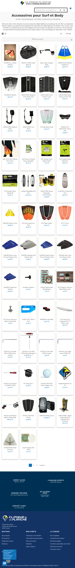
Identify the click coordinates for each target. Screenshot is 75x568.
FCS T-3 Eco (65, 223)
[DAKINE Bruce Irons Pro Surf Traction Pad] (10, 245)
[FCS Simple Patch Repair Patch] (46, 148)
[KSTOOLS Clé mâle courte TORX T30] (65, 341)
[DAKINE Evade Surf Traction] (10, 277)
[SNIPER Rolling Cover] (46, 405)
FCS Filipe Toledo (46, 223)
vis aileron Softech (28, 287)
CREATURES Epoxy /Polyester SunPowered (46, 193)
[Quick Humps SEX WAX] (28, 437)
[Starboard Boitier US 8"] (65, 373)
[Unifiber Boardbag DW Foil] (28, 180)
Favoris (13, 48)
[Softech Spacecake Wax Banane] (46, 277)
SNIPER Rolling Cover (47, 415)
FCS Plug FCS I (28, 383)
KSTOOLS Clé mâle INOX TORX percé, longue (10, 353)
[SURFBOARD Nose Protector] (10, 437)
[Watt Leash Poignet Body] (46, 52)
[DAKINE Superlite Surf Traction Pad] (28, 245)
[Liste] (5, 34)
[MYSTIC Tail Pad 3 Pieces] (28, 405)
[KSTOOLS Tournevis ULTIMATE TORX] (10, 373)
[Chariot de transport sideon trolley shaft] (10, 405)
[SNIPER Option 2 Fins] (10, 212)
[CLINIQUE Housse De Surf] (65, 180)
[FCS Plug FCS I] (28, 373)
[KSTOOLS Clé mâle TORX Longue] (46, 341)
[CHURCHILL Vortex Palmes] (10, 52)
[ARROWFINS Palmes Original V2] (65, 52)
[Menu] (3, 3)
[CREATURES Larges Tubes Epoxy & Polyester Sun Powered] (65, 405)
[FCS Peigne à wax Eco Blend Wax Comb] (65, 277)
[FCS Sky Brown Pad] (46, 116)
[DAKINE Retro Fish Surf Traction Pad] (65, 245)
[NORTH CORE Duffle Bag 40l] (28, 52)
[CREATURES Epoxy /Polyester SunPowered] (46, 180)
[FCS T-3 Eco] (65, 212)
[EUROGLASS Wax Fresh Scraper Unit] (46, 373)
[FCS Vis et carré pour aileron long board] (10, 309)
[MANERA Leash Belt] (46, 309)
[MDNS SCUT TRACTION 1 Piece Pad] (65, 116)
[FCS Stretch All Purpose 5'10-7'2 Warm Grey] (65, 309)
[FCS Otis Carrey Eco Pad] (28, 212)
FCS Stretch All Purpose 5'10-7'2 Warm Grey (65, 321)
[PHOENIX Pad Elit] (10, 84)
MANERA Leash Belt (46, 319)
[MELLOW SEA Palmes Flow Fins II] (10, 148)
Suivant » (42, 465)
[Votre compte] (73, 9)
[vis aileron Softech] (28, 277)
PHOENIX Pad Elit (10, 95)
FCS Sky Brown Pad (46, 127)
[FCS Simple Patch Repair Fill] (10, 180)
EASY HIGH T (54, 565)
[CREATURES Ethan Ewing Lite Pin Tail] (65, 84)
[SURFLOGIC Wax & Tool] (28, 309)
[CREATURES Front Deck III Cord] (46, 84)
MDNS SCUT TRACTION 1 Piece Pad (65, 129)
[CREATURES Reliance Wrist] (10, 116)
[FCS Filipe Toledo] (46, 212)
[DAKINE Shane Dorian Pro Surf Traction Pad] (46, 245)
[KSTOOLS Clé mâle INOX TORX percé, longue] (10, 341)
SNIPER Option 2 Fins (10, 223)
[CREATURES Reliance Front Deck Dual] (28, 84)
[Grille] (3, 34)
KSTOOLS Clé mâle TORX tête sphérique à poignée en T (28, 353)
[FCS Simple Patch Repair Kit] (65, 148)
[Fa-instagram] (8, 560)
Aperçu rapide (12, 51)
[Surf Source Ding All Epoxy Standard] (28, 148)
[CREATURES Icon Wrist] (28, 116)
